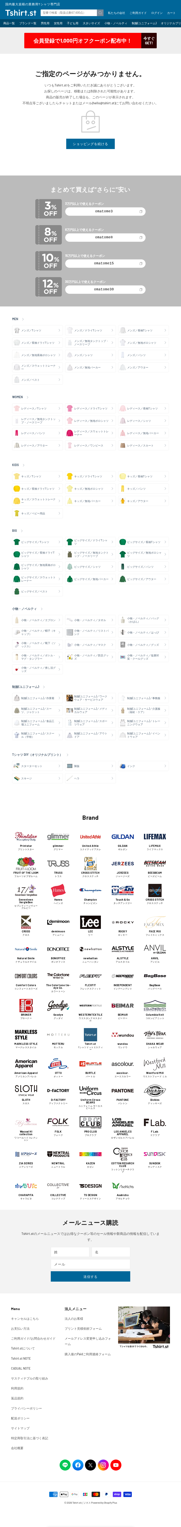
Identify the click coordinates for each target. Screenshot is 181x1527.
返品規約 (17, 1398)
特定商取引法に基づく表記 (29, 1438)
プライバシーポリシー (26, 1408)
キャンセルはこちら (25, 1318)
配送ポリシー (20, 1418)
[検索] (100, 12)
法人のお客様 (74, 1318)
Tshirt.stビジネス (81, 1502)
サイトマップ (20, 1428)
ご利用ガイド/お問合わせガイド (33, 1338)
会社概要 (17, 1448)
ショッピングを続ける (90, 144)
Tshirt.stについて (23, 1348)
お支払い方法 (20, 1328)
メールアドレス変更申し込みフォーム (88, 1341)
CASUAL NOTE (20, 1368)
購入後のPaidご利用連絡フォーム (88, 1354)
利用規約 (17, 1388)
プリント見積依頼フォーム (83, 1328)
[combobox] (72, 12)
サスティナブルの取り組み (29, 1378)
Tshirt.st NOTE (21, 1358)
